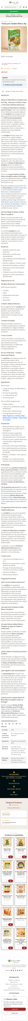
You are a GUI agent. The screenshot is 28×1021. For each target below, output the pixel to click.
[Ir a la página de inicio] (14, 2)
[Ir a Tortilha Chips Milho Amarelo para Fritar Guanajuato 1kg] (7, 865)
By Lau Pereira (13, 709)
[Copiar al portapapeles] (20, 723)
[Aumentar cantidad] (7, 857)
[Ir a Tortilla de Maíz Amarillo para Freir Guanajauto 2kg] (7, 932)
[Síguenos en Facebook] (13, 970)
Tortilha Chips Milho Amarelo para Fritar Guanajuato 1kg (7, 873)
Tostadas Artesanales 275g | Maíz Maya (7, 919)
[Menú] (2, 7)
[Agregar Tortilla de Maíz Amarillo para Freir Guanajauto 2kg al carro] (10, 948)
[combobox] (13, 7)
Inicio (7, 14)
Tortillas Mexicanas (20, 188)
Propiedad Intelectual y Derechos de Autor (14, 990)
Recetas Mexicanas (9, 491)
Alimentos (13, 14)
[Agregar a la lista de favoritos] (3, 840)
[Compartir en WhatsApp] (9, 723)
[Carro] (26, 7)
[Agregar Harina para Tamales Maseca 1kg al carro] (24, 857)
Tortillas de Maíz (7, 497)
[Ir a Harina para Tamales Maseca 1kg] (21, 842)
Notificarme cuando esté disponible (13, 85)
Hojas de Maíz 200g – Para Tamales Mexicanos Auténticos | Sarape (20, 941)
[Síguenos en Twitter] (15, 970)
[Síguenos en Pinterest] (22, 970)
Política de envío (14, 982)
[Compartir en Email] (16, 723)
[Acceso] (24, 7)
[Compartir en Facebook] (2, 723)
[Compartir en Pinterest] (13, 723)
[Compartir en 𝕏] (6, 723)
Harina (19, 14)
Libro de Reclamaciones (14, 988)
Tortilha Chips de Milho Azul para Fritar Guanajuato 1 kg (21, 873)
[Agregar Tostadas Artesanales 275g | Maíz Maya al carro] (10, 924)
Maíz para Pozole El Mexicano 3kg (7, 896)
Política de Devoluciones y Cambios (14, 984)
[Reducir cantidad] (2, 857)
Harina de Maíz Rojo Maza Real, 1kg (21, 896)
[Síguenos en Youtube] (17, 970)
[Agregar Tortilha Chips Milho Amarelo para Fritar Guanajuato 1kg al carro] (10, 881)
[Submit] (20, 7)
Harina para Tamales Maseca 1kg (21, 849)
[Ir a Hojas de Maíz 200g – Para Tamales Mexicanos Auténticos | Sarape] (21, 932)
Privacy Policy (14, 986)
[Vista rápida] (3, 843)
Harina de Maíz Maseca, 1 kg (7, 849)
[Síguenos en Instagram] (11, 970)
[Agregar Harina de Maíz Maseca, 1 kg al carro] (10, 857)
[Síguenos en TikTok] (19, 970)
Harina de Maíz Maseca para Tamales (13, 201)
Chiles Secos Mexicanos (9, 499)
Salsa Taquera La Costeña (11, 416)
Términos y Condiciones (14, 980)
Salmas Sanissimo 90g (20, 918)
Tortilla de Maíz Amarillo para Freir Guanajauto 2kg (7, 941)
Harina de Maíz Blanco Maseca (15, 204)
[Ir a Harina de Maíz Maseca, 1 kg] (7, 842)
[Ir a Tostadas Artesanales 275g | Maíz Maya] (7, 911)
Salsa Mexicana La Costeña (14, 417)
